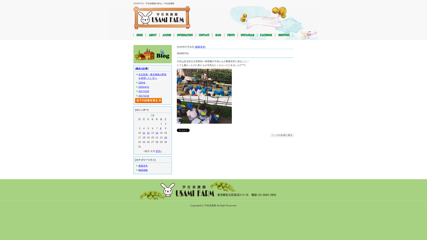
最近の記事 (142, 68)
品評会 (141, 82)
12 (148, 133)
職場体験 (143, 170)
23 (165, 137)
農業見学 (200, 47)
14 (157, 133)
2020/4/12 (143, 87)
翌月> (159, 151)
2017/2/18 (143, 95)
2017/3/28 (143, 91)
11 (144, 133)
